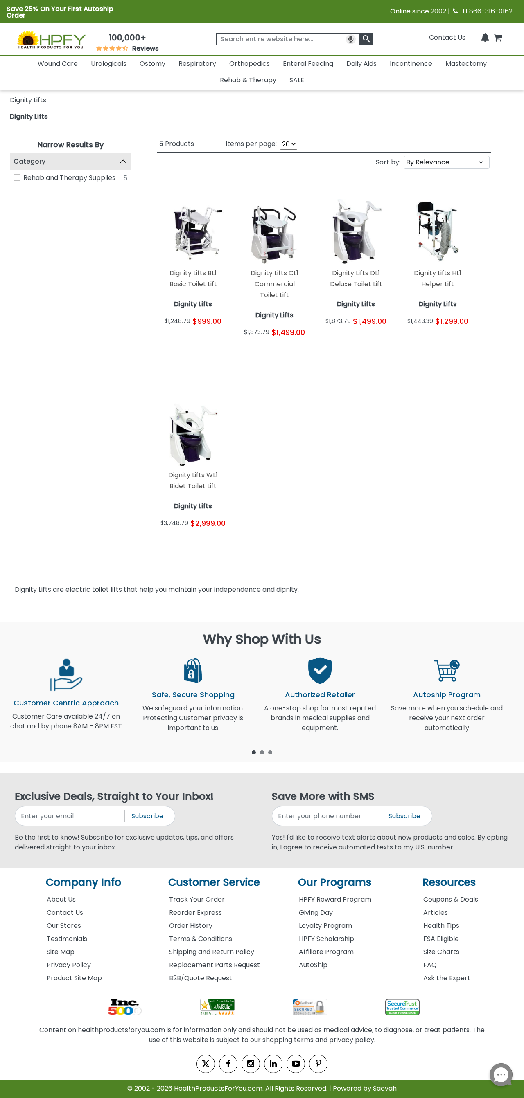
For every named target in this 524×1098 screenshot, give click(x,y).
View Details (211, 344)
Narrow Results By (71, 144)
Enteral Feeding (308, 63)
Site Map (61, 952)
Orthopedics (249, 63)
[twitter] (205, 1064)
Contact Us (447, 37)
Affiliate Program (326, 952)
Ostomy (152, 63)
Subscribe (147, 816)
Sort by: (388, 162)
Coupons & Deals (450, 899)
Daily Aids (361, 63)
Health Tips (441, 925)
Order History (190, 925)
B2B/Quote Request (200, 978)
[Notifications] (485, 37)
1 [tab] (254, 752)
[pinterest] (318, 1064)
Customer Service (214, 882)
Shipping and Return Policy (211, 952)
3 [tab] (270, 752)
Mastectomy (466, 63)
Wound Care (58, 63)
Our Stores (64, 925)
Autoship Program (447, 694)
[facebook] (228, 1064)
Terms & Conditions (200, 938)
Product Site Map (74, 978)
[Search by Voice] (351, 39)
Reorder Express (195, 912)
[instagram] (251, 1064)
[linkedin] (273, 1064)
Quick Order (175, 344)
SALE (296, 80)
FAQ (430, 965)
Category (29, 161)
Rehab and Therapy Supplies (69, 177)
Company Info (83, 882)
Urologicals (108, 63)
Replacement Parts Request (214, 965)
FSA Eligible (441, 938)
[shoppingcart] (498, 37)
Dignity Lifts (29, 116)
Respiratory (197, 63)
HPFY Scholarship (326, 938)
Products (176, 143)
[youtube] (296, 1064)
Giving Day (316, 912)
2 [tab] (262, 752)
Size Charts (441, 952)
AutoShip (313, 965)
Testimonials (67, 938)
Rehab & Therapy (248, 80)
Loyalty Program (325, 925)
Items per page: (251, 143)
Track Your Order (197, 899)
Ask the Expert (446, 978)
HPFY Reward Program (335, 899)
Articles (435, 912)
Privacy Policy (69, 965)
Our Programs (334, 882)
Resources (449, 882)
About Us (61, 899)
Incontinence (411, 63)
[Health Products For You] (51, 39)
